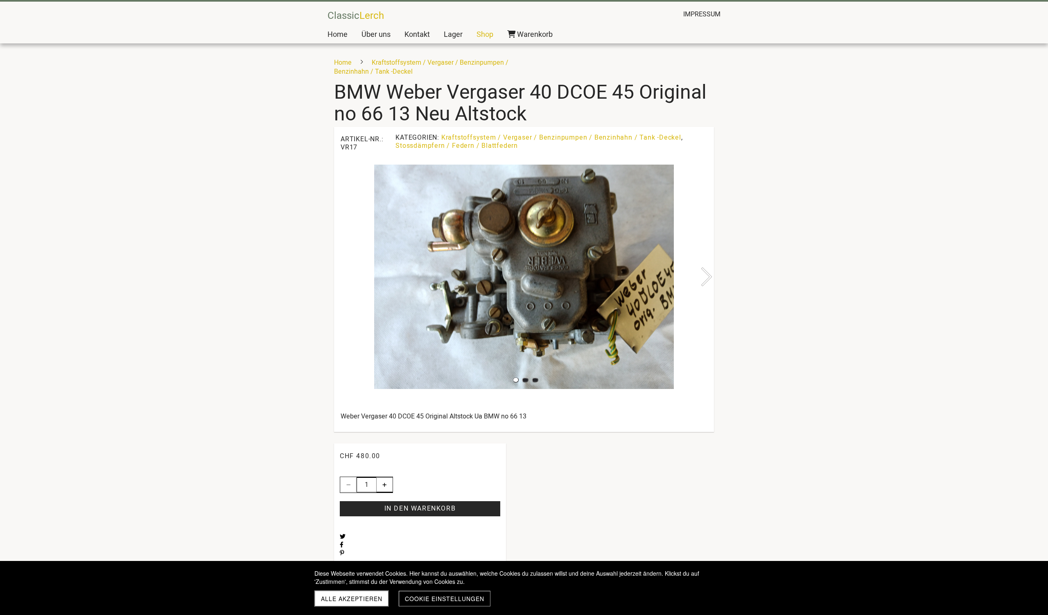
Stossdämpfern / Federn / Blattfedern (456, 146)
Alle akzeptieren (351, 599)
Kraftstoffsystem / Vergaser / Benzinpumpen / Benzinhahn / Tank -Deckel (561, 137)
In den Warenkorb (420, 508)
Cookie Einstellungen (444, 599)
